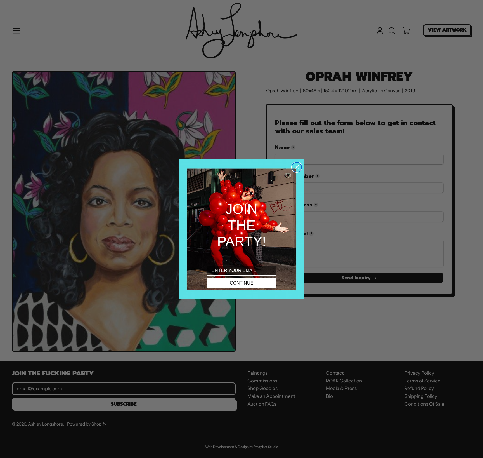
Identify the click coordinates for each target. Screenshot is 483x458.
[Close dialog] (297, 167)
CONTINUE (242, 283)
